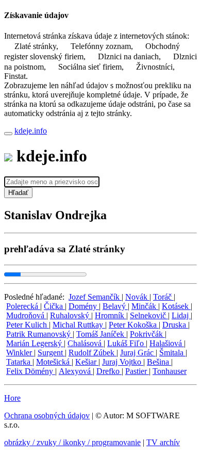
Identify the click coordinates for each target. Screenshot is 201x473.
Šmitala (172, 352)
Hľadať (18, 193)
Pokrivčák (147, 334)
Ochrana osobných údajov (47, 415)
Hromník (110, 315)
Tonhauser (170, 371)
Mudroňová (26, 315)
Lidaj (181, 315)
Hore (12, 398)
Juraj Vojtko (122, 361)
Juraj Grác (138, 352)
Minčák (144, 306)
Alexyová (76, 371)
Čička (54, 306)
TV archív (163, 442)
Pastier (137, 371)
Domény (84, 306)
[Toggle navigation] (8, 133)
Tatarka (19, 361)
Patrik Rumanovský (39, 334)
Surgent (51, 352)
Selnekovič (149, 315)
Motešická (54, 361)
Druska (175, 324)
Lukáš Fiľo (126, 343)
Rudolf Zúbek (92, 352)
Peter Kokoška (134, 324)
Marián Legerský (35, 343)
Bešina (159, 361)
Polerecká (23, 306)
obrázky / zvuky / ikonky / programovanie (72, 442)
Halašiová (166, 343)
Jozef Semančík (95, 296)
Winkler (20, 352)
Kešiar (86, 361)
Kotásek (176, 306)
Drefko (109, 371)
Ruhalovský (70, 315)
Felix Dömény (30, 371)
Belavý (115, 306)
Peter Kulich (27, 324)
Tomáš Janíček (101, 334)
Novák (137, 296)
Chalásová (86, 343)
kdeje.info (30, 130)
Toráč (163, 296)
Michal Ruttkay (79, 324)
